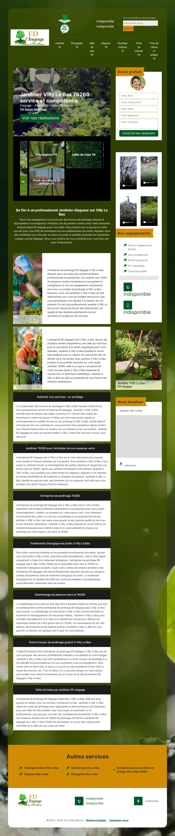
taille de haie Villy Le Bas (85, 767)
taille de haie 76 (92, 49)
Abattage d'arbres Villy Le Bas (41, 767)
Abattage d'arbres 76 (122, 47)
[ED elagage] (29, 37)
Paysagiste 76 (77, 45)
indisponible (105, 21)
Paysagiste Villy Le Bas (84, 774)
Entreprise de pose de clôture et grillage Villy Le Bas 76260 (135, 769)
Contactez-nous (119, 820)
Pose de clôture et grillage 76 (154, 51)
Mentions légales (96, 820)
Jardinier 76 (59, 45)
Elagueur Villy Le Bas (36, 774)
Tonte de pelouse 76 (139, 49)
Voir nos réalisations (40, 118)
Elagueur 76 (105, 45)
